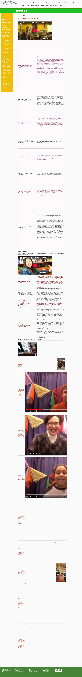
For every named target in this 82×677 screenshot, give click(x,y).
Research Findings (6, 65)
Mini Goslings (5, 58)
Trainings (35, 3)
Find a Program (6, 59)
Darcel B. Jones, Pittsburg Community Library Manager (21, 477)
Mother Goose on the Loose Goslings (6, 36)
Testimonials (5, 27)
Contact (28, 5)
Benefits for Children (6, 22)
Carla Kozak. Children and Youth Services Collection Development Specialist (21, 433)
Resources (42, 3)
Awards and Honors (6, 29)
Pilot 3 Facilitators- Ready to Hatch (6, 68)
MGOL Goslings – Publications (6, 38)
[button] (27, 349)
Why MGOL (4, 19)
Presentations (5, 52)
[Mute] (34, 355)
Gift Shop (4, 88)
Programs (29, 3)
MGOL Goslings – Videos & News (6, 46)
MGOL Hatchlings (53, 5)
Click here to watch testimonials (28, 18)
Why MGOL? (4, 21)
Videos (60, 3)
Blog (23, 5)
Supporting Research (51, 3)
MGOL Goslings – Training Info (6, 44)
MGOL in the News (6, 32)
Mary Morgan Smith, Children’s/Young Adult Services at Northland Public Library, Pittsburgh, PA (21, 520)
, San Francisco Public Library (21, 438)
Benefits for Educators (4, 24)
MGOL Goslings (35, 5)
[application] (27, 349)
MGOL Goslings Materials (6, 49)
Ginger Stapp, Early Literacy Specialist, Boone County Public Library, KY (21, 572)
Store (61, 5)
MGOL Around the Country (70, 3)
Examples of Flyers (7, 70)
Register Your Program (5, 54)
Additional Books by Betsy (7, 79)
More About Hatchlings (5, 63)
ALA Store (5, 77)
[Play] (19, 355)
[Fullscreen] (35, 355)
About (23, 3)
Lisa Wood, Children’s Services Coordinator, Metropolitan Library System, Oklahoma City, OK (21, 603)
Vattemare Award (6, 30)
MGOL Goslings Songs (7, 56)
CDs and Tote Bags (6, 84)
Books (4, 76)
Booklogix (5, 83)
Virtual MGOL (44, 5)
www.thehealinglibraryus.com (24, 325)
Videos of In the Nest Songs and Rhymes (7, 73)
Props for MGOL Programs (6, 87)
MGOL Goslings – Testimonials (6, 41)
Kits (3, 81)
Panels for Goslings (7, 51)
